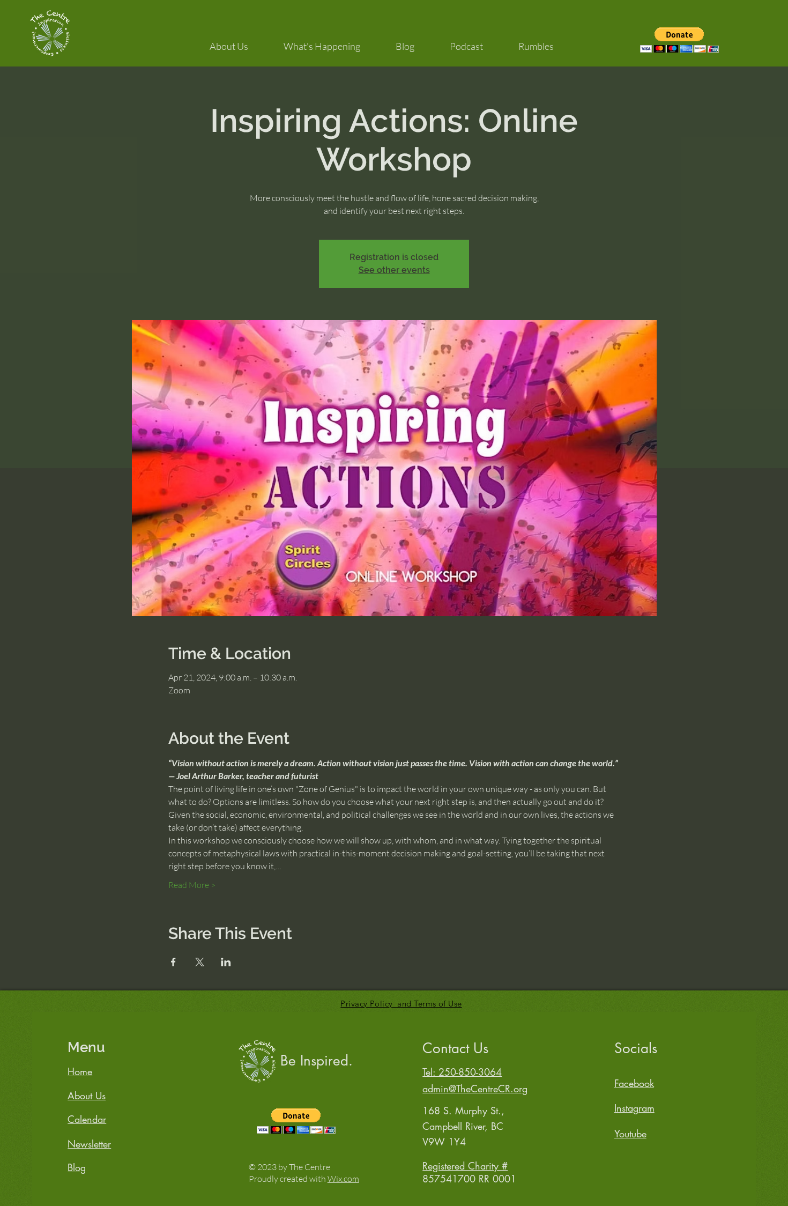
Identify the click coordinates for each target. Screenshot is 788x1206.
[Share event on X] (200, 962)
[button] (229, 41)
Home (80, 1071)
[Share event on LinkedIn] (226, 962)
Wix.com (343, 1178)
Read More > (191, 884)
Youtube (630, 1133)
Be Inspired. (316, 1061)
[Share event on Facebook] (173, 962)
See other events (394, 270)
